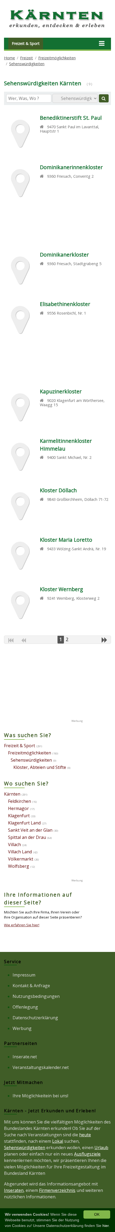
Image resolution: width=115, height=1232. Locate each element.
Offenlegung (25, 1007)
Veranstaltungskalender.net (41, 1067)
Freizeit (26, 57)
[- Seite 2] (104, 640)
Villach (14, 844)
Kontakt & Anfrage (31, 986)
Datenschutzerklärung (35, 1018)
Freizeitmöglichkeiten (57, 57)
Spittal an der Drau (27, 837)
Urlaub (101, 1147)
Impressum (24, 975)
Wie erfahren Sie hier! (21, 925)
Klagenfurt (19, 816)
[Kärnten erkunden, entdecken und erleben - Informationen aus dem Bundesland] (57, 29)
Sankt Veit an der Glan (30, 830)
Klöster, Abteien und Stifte (39, 767)
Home (9, 57)
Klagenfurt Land (24, 823)
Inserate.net (25, 1057)
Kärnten (12, 794)
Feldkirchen (19, 801)
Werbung (22, 1028)
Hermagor (18, 808)
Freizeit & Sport (26, 43)
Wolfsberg (18, 866)
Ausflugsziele (87, 1154)
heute (85, 1135)
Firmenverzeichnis (57, 1190)
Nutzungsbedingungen (36, 996)
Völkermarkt (20, 859)
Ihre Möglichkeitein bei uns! (40, 1096)
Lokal (57, 1141)
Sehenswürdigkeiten (26, 63)
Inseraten (14, 1190)
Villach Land (20, 852)
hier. (106, 1225)
